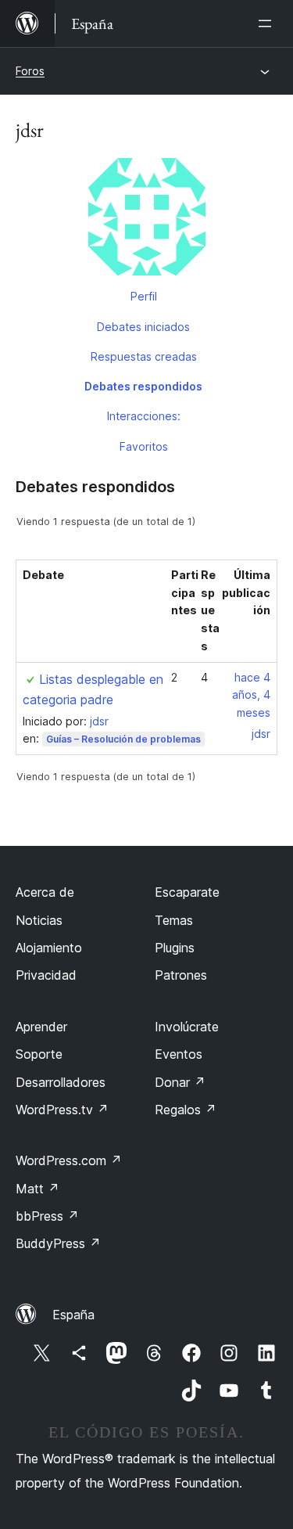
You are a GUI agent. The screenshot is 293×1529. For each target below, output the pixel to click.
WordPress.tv (62, 1109)
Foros (30, 70)
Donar (180, 1082)
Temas (174, 920)
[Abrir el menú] (268, 23)
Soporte (39, 1054)
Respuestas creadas (144, 356)
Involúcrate (187, 1026)
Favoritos (144, 446)
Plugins (175, 947)
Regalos (185, 1109)
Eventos (178, 1054)
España (73, 1314)
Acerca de (45, 892)
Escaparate (187, 892)
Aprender (41, 1026)
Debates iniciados (143, 326)
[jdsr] (146, 220)
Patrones (181, 975)
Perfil (143, 296)
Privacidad (46, 975)
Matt (37, 1188)
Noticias (39, 920)
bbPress (47, 1216)
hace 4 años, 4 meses (251, 695)
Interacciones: (143, 416)
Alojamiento (49, 947)
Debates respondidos (143, 386)
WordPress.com (69, 1160)
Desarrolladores (60, 1082)
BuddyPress (58, 1243)
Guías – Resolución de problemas (123, 739)
